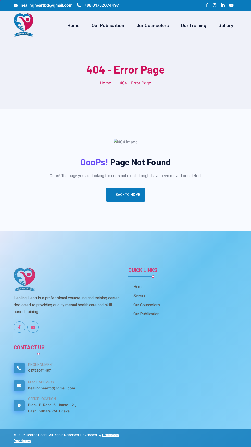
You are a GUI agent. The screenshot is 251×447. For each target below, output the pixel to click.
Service (139, 296)
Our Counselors (152, 25)
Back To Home (128, 195)
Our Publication (108, 25)
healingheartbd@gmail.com (46, 5)
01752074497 (39, 370)
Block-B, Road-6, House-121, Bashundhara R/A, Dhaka (52, 408)
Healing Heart (37, 435)
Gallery (225, 25)
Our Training (193, 25)
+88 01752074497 (101, 5)
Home (73, 25)
